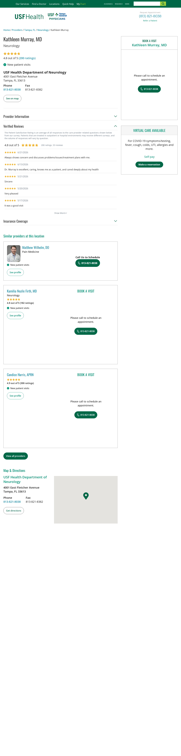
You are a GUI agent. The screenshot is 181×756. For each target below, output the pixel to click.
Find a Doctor (39, 4)
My (81, 4)
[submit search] (163, 4)
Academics (108, 4)
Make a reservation (149, 164)
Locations (54, 4)
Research (119, 4)
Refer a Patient (150, 20)
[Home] (41, 17)
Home (6, 30)
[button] (60, 117)
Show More (59, 213)
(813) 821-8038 (150, 16)
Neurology (43, 30)
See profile (15, 272)
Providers (17, 30)
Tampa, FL (29, 30)
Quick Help (68, 4)
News (127, 4)
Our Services (22, 4)
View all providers (15, 456)
